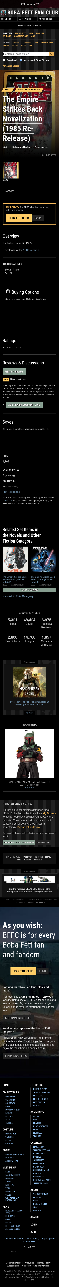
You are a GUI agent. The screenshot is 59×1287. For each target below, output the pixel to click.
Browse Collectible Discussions (19, 842)
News (6, 1206)
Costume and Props (42, 1180)
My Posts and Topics (14, 1154)
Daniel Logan (39, 1153)
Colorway (27, 42)
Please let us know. (28, 827)
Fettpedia (36, 1085)
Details (8, 1140)
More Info (29, 787)
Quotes (36, 1106)
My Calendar (39, 1147)
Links (35, 1130)
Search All (12, 60)
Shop (35, 1207)
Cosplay (9, 1144)
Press (35, 1201)
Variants (9, 1137)
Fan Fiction (10, 1191)
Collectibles (11, 1092)
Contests (37, 1120)
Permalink (12, 487)
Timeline (6, 45)
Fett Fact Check (12, 1226)
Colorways (10, 1103)
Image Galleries (12, 1175)
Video (7, 1188)
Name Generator (40, 1126)
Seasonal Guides (12, 1229)
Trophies (37, 1136)
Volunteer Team (40, 1194)
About (34, 1189)
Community (37, 1112)
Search (26, 19)
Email (48, 857)
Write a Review (14, 371)
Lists (7, 1106)
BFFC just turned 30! (29, 4)
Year (36, 42)
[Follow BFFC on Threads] (40, 1254)
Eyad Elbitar (39, 1173)
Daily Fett (9, 1172)
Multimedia (9, 1167)
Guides (8, 1219)
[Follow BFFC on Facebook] (13, 1254)
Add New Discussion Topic (24, 404)
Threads (38, 859)
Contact (37, 1210)
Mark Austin (38, 1163)
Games (8, 1195)
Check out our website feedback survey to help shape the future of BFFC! (29, 1240)
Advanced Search (11, 66)
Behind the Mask (40, 1089)
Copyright (29, 1263)
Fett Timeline (39, 1102)
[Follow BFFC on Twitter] (24, 1254)
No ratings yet (41, 147)
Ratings (8, 1113)
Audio (7, 1182)
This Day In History (41, 1092)
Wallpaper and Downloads (12, 1199)
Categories (10, 1100)
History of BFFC (40, 1204)
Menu (7, 19)
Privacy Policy (43, 1263)
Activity (37, 1116)
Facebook (27, 857)
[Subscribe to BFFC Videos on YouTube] (34, 1254)
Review (23, 45)
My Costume (10, 1134)
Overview (7, 33)
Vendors (7, 36)
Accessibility (13, 1266)
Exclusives (10, 1216)
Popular (40, 33)
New (31, 33)
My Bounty (20, 33)
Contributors (21, 36)
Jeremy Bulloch (40, 1183)
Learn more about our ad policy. (31, 902)
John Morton (39, 1160)
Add (33, 36)
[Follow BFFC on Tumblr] (29, 1254)
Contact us (7, 500)
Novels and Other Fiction (36, 60)
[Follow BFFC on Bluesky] (45, 1254)
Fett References (40, 1099)
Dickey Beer (38, 1167)
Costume (8, 1129)
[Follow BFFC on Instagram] (19, 1254)
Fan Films (9, 1185)
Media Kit (37, 1197)
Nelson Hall (38, 1177)
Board (6, 1150)
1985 (5, 147)
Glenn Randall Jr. (41, 1170)
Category (16, 42)
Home (6, 1085)
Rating (15, 45)
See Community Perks (18, 1018)
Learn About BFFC (16, 1055)
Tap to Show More (29, 590)
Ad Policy (29, 713)
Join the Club (19, 218)
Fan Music (9, 1178)
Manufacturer (47, 42)
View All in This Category (18, 596)
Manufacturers (12, 1110)
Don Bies (37, 1157)
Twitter (39, 857)
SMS (19, 859)
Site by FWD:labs (41, 1266)
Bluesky (27, 859)
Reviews (8, 1116)
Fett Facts (38, 1096)
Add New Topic (44, 842)
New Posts (10, 1158)
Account (46, 19)
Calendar (36, 1142)
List (31, 45)
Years (7, 1120)
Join (33, 1231)
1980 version (31, 250)
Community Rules (14, 1263)
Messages (37, 1133)
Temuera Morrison (41, 1150)
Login (38, 217)
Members (37, 1123)
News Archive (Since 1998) (14, 1212)
